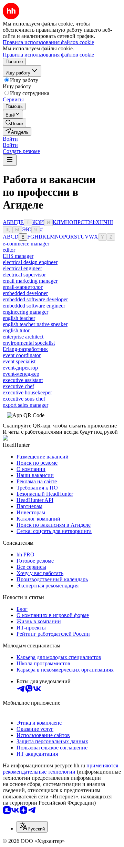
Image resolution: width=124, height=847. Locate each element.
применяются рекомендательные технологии (60, 769)
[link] (14, 123)
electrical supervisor (24, 275)
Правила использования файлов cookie (48, 55)
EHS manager (18, 256)
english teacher (19, 318)
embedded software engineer (34, 306)
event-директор (20, 368)
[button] (10, 139)
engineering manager (25, 312)
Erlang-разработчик (25, 349)
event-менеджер (21, 374)
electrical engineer (22, 268)
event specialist (19, 361)
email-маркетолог (23, 287)
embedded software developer (35, 299)
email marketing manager (30, 281)
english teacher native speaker (35, 324)
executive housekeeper (27, 392)
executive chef (18, 386)
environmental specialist (29, 343)
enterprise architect (23, 337)
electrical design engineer (30, 262)
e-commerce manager (26, 243)
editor (9, 250)
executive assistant (23, 380)
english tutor (16, 330)
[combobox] (32, 827)
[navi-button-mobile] (10, 160)
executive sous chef (24, 399)
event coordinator (22, 355)
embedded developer (25, 293)
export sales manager (25, 405)
